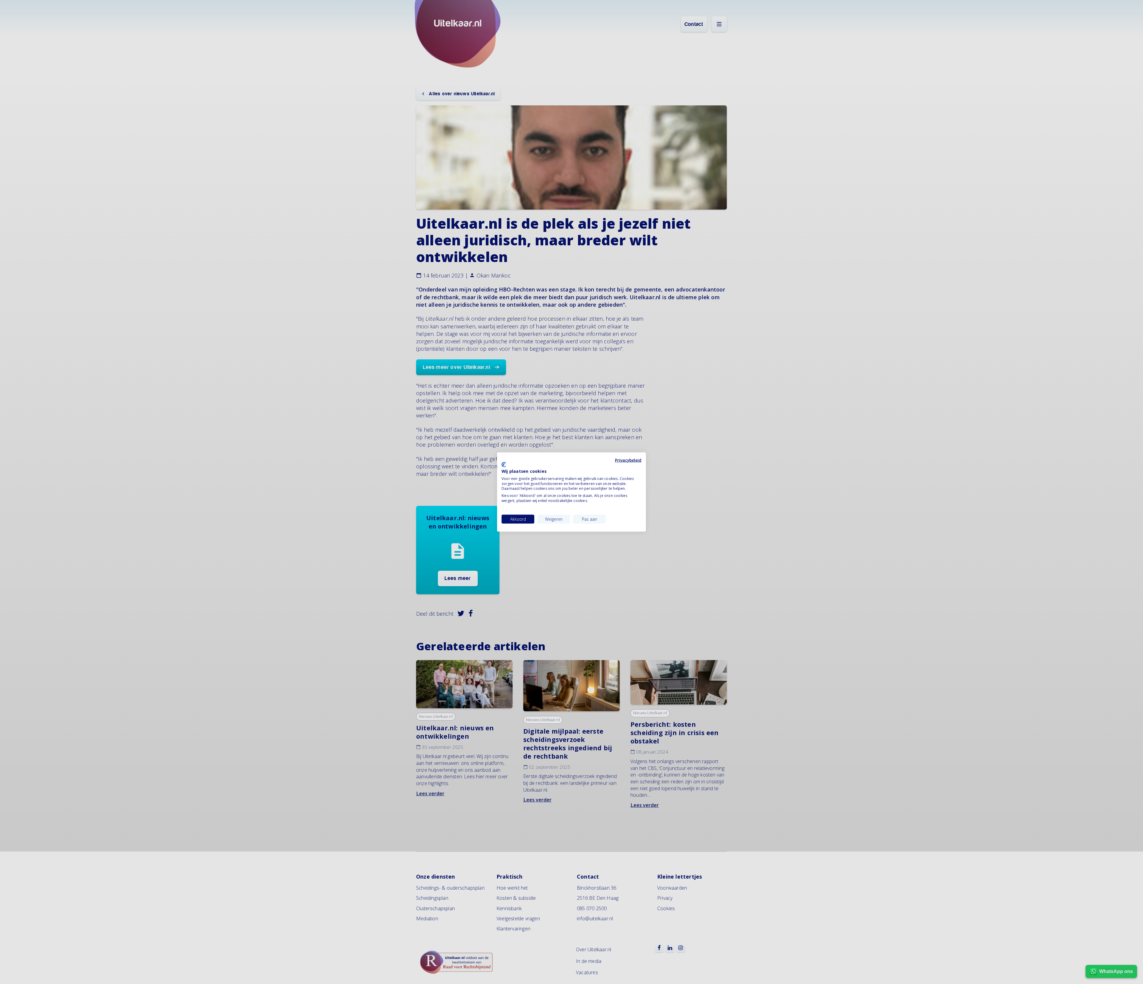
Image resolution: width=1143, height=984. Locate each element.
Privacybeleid (628, 460)
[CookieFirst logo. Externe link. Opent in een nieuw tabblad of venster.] (504, 464)
